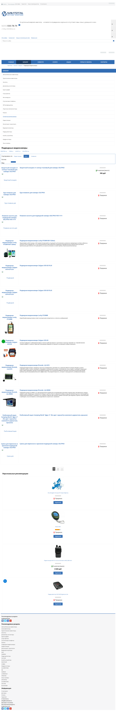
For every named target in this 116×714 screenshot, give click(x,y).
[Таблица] (19, 162)
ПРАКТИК (4, 676)
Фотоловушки (6, 97)
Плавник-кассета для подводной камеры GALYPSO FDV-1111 (9, 217)
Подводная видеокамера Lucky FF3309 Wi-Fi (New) (9, 242)
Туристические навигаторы (10, 78)
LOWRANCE (4, 674)
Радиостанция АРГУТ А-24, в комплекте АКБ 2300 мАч (58, 560)
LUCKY (17, 151)
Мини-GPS (58, 526)
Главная (11, 62)
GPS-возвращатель (8, 105)
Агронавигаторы (6, 629)
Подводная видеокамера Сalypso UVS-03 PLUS (9, 292)
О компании (43, 4)
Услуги (55, 62)
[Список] (13, 162)
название (33, 156)
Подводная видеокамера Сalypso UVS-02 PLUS (9, 267)
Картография (6, 90)
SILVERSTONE (5, 668)
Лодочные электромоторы (10, 109)
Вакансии (34, 38)
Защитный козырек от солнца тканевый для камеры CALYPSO (9, 169)
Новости (41, 62)
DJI (2, 670)
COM (11, 151)
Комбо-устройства (8, 135)
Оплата (3, 695)
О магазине (5, 691)
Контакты (104, 62)
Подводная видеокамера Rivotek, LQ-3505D (9, 392)
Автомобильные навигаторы (10, 74)
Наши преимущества (33, 4)
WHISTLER (4, 662)
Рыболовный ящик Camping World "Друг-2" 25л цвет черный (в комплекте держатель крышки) (9, 419)
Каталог (25, 62)
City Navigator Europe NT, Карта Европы (58, 493)
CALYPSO (25, 151)
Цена (26, 156)
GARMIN (4, 654)
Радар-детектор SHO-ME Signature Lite (58, 594)
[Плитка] (7, 162)
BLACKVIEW (4, 685)
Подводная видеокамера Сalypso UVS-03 (9, 342)
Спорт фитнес (6, 93)
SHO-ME (4, 658)
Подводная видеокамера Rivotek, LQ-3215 (9, 367)
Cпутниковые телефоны (9, 101)
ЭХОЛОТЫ (4, 679)
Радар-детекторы (7, 132)
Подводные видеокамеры (9, 116)
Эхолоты (5, 82)
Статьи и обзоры (86, 62)
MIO (3, 652)
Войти (5, 4)
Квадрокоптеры (7, 139)
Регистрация (11, 4)
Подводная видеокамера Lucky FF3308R (9, 317)
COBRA (3, 664)
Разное (5, 112)
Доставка (17, 4)
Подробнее (58, 502)
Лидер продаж (17, 156)
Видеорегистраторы (8, 128)
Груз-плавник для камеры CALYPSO (9, 193)
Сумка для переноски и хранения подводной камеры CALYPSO (9, 445)
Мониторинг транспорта (9, 124)
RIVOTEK (4, 151)
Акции (68, 62)
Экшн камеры (6, 143)
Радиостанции (6, 120)
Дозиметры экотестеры (9, 86)
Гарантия (23, 4)
